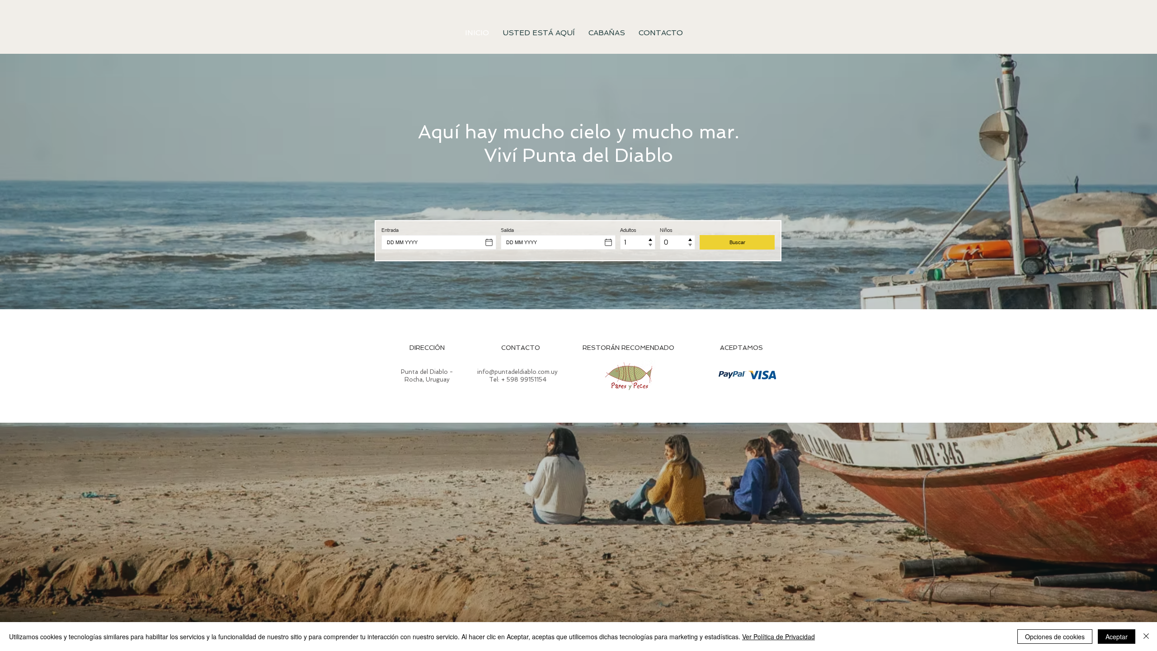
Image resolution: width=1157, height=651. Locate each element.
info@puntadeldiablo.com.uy (517, 371)
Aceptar (1116, 636)
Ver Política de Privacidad (778, 636)
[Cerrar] (1146, 636)
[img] (732, 375)
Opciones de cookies (1055, 636)
